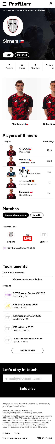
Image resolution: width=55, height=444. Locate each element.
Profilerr (7, 10)
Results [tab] (36, 215)
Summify (28, 412)
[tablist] (16, 54)
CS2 (17, 10)
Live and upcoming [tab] (16, 215)
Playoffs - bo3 (10, 226)
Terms (17, 433)
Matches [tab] (22, 54)
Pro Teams (28, 10)
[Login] (51, 4)
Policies (6, 433)
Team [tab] (8, 54)
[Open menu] (4, 4)
